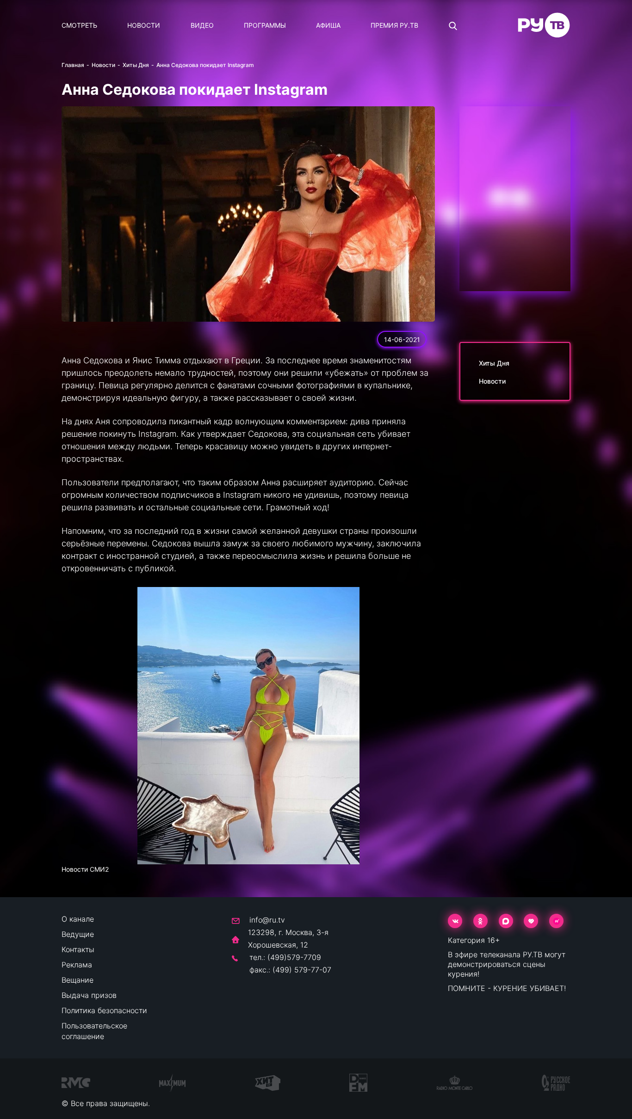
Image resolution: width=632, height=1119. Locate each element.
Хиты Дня (136, 64)
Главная (73, 64)
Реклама (77, 964)
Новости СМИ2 (85, 869)
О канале (78, 918)
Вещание (77, 979)
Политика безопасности (104, 1010)
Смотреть (79, 25)
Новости (143, 25)
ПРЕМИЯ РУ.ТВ (394, 25)
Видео (202, 25)
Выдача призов (89, 995)
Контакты (78, 949)
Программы (265, 25)
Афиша (328, 25)
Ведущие (78, 934)
